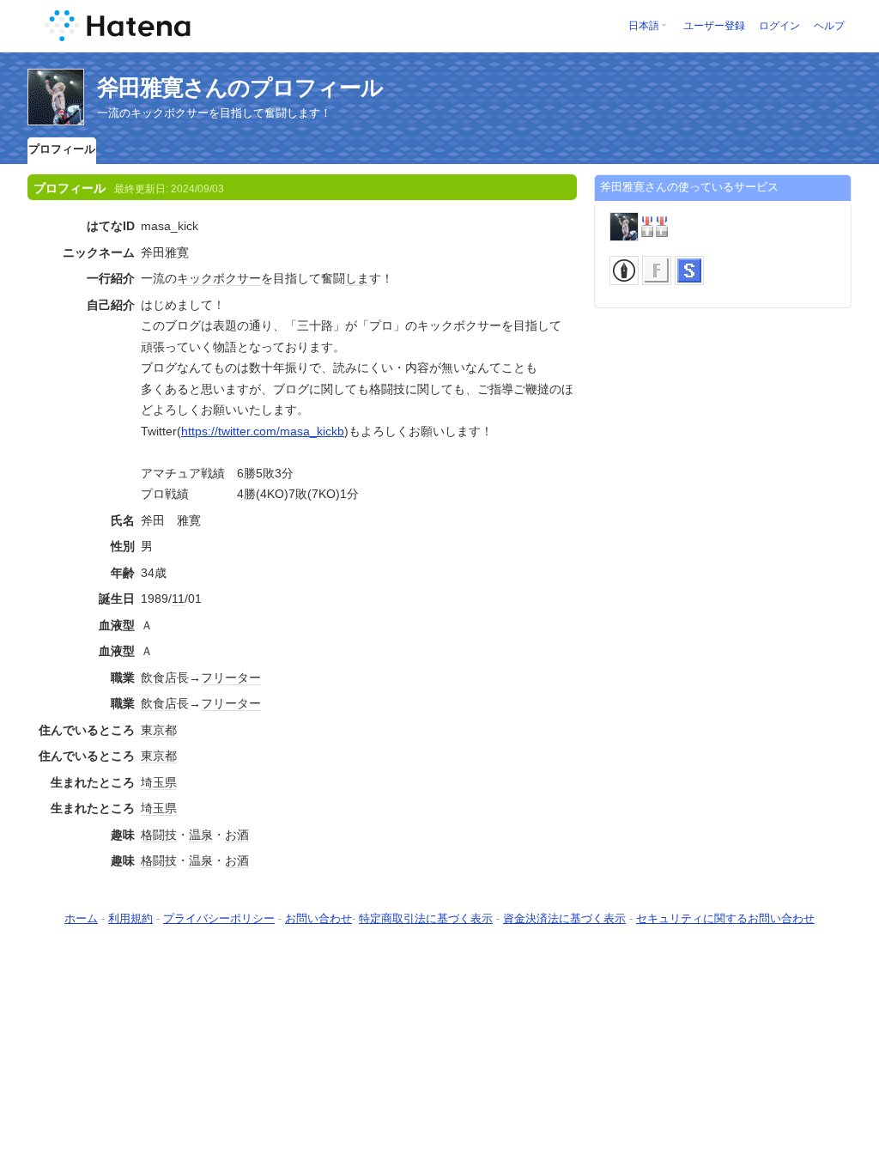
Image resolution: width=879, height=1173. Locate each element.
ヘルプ (829, 26)
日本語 (643, 26)
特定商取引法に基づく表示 (426, 918)
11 (178, 598)
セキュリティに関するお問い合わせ (725, 918)
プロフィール (61, 149)
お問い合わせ (318, 918)
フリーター (231, 677)
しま (357, 278)
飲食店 (159, 677)
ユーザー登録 (714, 26)
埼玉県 (159, 782)
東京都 (159, 730)
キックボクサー (219, 278)
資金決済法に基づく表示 (564, 918)
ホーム (81, 918)
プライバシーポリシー (219, 918)
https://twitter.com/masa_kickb (262, 431)
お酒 (237, 835)
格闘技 (159, 835)
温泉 (201, 835)
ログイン (779, 26)
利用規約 (130, 918)
